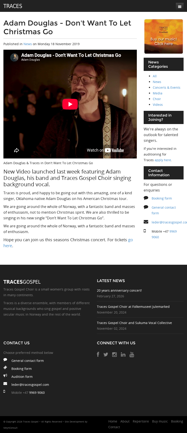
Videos (158, 104)
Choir (157, 99)
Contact (114, 427)
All (155, 76)
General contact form (27, 360)
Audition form (22, 376)
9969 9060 (37, 392)
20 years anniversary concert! (119, 290)
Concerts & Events (166, 87)
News (27, 44)
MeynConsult (10, 427)
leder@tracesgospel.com (30, 384)
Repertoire (141, 421)
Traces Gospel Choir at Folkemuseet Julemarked (133, 306)
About (125, 421)
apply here (163, 160)
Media (157, 93)
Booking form (162, 198)
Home (112, 421)
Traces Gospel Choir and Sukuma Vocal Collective (134, 323)
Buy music (160, 421)
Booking (177, 421)
